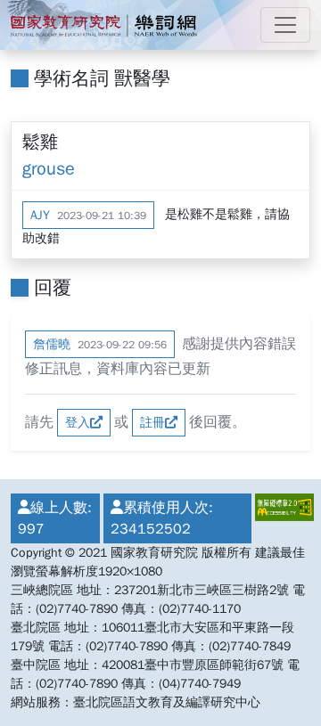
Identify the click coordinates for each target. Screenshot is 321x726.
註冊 (152, 422)
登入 (77, 422)
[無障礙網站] (280, 518)
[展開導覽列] (285, 25)
